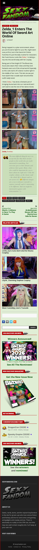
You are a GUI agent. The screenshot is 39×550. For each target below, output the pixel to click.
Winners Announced (19, 338)
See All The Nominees (19, 364)
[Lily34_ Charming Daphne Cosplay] (19, 268)
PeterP (10, 40)
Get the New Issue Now (19, 376)
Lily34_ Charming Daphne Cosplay (16, 280)
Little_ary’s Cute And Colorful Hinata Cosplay (17, 252)
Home (3, 22)
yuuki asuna (20, 200)
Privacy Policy (26, 547)
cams (9, 198)
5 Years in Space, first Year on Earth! (19, 362)
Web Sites (14, 25)
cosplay (21, 198)
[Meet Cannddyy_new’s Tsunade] (19, 295)
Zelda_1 (24, 57)
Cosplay (8, 22)
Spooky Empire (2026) (20, 434)
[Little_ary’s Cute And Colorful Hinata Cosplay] (19, 238)
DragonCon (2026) (18, 427)
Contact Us (17, 547)
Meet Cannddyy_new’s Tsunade (15, 308)
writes (7, 152)
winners (24, 467)
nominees (21, 470)
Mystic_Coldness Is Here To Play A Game (8, 211)
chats (15, 198)
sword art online (8, 200)
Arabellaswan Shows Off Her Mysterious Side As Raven (31, 212)
